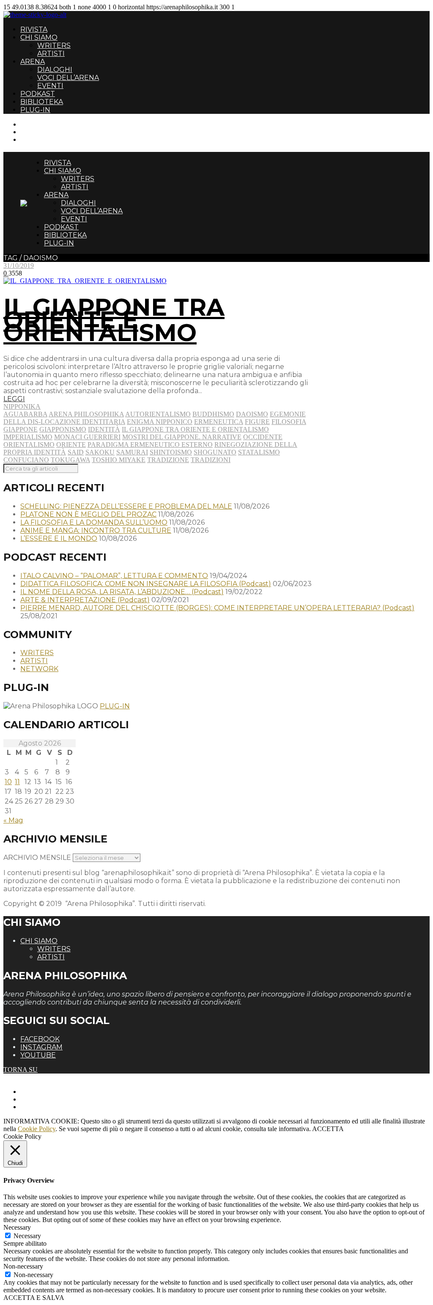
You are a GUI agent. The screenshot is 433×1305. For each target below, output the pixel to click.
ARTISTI (51, 54)
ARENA (32, 62)
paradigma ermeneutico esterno (150, 444)
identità (104, 429)
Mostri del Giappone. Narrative (181, 437)
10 (8, 782)
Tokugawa (70, 459)
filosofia (288, 421)
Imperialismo (27, 437)
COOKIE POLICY (46, 1106)
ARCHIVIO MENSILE (37, 857)
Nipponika (22, 406)
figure (257, 421)
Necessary (27, 1235)
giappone (20, 429)
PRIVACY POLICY (48, 1099)
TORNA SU (20, 1069)
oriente (71, 444)
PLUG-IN (35, 110)
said (76, 452)
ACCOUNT (37, 139)
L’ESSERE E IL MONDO (58, 538)
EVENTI (50, 86)
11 (17, 782)
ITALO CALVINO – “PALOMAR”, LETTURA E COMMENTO (114, 576)
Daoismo (252, 414)
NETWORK (39, 669)
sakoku (100, 452)
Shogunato (215, 452)
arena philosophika (86, 414)
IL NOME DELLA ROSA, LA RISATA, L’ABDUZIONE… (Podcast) (122, 592)
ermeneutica (218, 421)
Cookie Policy (36, 1128)
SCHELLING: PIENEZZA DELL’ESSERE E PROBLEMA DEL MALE (126, 506)
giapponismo (62, 429)
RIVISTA (33, 29)
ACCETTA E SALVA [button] (33, 1297)
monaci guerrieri (87, 437)
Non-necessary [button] (23, 1266)
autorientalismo (158, 414)
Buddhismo (213, 414)
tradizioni (210, 459)
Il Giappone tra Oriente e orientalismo (195, 429)
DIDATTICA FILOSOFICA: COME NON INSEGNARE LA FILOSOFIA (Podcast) (145, 584)
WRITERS (54, 45)
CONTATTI (37, 124)
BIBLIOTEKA (41, 102)
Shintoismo (171, 452)
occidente (262, 437)
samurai (132, 452)
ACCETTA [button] (328, 1128)
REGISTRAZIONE (47, 131)
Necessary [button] (17, 1227)
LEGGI (14, 399)
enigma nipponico (159, 421)
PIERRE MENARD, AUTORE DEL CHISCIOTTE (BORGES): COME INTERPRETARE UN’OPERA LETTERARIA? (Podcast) (217, 608)
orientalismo (29, 444)
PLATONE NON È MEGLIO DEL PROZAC (88, 514)
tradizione (168, 459)
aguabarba (25, 414)
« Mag (13, 820)
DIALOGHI (54, 70)
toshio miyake (118, 459)
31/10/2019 (18, 265)
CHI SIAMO (39, 37)
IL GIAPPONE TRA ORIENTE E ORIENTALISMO (114, 320)
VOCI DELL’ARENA (68, 78)
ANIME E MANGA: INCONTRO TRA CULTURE (95, 530)
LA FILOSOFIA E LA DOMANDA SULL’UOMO (93, 522)
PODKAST (37, 94)
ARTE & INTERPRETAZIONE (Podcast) (85, 600)
